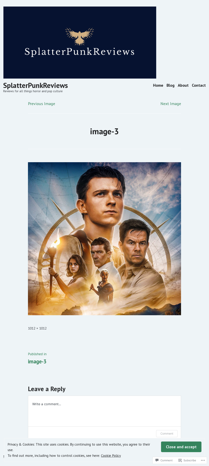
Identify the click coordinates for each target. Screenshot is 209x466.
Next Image (170, 103)
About (183, 85)
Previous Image (41, 103)
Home (158, 85)
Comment (166, 433)
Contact (199, 85)
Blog (171, 85)
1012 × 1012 (37, 328)
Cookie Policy (111, 455)
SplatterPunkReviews (35, 85)
